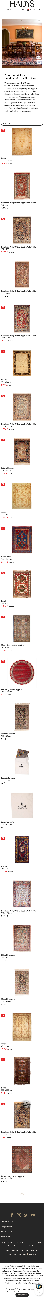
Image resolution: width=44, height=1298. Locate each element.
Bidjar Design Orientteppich (12, 1177)
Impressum (22, 1254)
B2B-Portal (32, 1254)
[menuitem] (6, 9)
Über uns (34, 1250)
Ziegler (6, 159)
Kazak (6, 602)
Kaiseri (6, 867)
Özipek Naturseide (8, 469)
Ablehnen (11, 1289)
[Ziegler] (22, 142)
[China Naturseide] (22, 717)
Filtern (7, 123)
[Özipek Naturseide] (22, 451)
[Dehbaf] (22, 363)
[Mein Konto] (34, 9)
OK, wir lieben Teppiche (27, 1289)
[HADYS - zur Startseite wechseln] (22, 3)
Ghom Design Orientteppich (12, 646)
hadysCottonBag (8, 779)
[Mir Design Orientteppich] (22, 673)
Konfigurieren (22, 1295)
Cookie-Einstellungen (12, 1250)
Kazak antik (6, 557)
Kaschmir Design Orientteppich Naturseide (18, 203)
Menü (8, 10)
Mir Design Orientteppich (11, 690)
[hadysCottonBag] (22, 761)
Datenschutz (12, 1254)
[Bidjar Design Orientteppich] (22, 1159)
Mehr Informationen (31, 1283)
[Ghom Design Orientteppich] (22, 628)
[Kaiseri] (22, 850)
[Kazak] (22, 584)
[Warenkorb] (40, 9)
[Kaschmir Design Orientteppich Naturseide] (22, 186)
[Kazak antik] (22, 540)
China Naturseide (8, 735)
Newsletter (25, 1250)
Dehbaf (6, 380)
